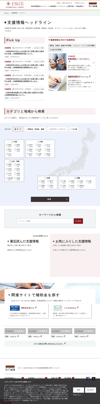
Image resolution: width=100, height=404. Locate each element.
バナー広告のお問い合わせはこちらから (48, 344)
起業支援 (54, 378)
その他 (74, 129)
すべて (19, 129)
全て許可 (90, 390)
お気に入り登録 (39, 48)
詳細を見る (77, 395)
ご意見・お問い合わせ (63, 3)
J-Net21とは (79, 3)
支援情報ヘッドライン (36, 378)
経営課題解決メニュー (12, 378)
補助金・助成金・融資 (36, 129)
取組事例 (68, 378)
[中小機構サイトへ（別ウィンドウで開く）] (93, 4)
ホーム (6, 13)
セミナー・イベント (58, 129)
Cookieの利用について (40, 236)
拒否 (78, 390)
